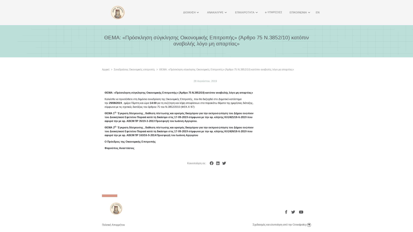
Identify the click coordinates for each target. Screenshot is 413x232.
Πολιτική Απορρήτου (113, 224)
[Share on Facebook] (212, 163)
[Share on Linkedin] (218, 163)
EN (317, 12)
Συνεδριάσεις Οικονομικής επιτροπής (134, 69)
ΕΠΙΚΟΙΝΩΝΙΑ (298, 12)
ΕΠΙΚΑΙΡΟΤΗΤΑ (245, 12)
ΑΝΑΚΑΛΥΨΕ (215, 12)
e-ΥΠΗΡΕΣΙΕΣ (273, 12)
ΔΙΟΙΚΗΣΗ (189, 12)
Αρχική (106, 69)
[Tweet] (224, 163)
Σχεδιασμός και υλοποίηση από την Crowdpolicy (280, 224)
